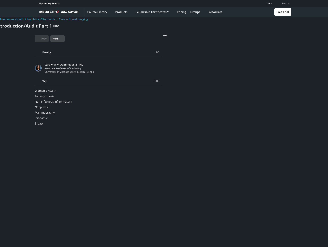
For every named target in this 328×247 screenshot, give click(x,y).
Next (55, 38)
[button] (98, 52)
